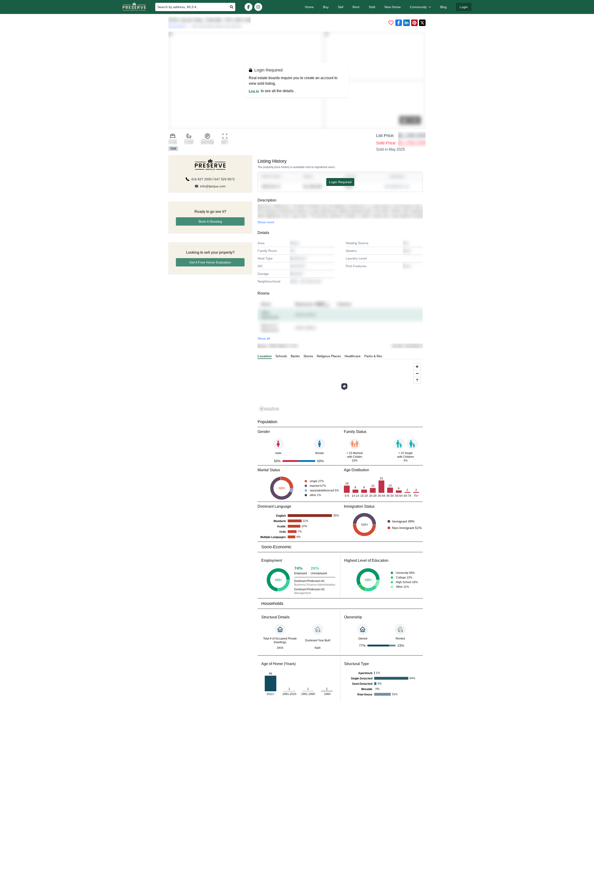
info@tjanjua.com (213, 186)
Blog (443, 7)
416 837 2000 (201, 179)
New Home (392, 7)
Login (464, 7)
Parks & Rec (373, 356)
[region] (340, 387)
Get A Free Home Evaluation (210, 262)
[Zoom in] (417, 366)
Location (265, 356)
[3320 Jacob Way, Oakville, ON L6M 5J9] (344, 386)
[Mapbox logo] (269, 409)
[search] (231, 7)
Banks (295, 356)
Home (309, 7)
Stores (308, 356)
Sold (372, 7)
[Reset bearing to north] (417, 380)
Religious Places (329, 356)
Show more (266, 222)
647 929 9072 (224, 179)
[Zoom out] (417, 373)
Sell (340, 7)
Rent (355, 7)
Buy (326, 7)
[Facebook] (248, 7)
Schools (281, 356)
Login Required (340, 182)
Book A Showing (210, 221)
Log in (254, 91)
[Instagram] (258, 7)
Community (418, 7)
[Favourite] (391, 22)
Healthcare (353, 356)
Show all (264, 338)
